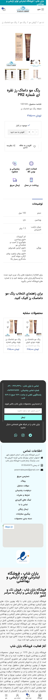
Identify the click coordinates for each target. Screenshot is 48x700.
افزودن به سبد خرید (17, 132)
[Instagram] (23, 435)
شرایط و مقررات (23, 495)
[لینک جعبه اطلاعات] (31, 167)
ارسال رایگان (23, 509)
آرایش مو (33, 22)
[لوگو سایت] (23, 9)
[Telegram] (30, 435)
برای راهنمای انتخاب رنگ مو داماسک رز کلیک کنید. (24, 296)
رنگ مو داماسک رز (9, 22)
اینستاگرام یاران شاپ (32, 278)
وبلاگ (23, 481)
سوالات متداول (23, 485)
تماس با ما (23, 504)
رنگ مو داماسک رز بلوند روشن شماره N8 (13, 342)
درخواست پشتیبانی (23, 490)
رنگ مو (23, 22)
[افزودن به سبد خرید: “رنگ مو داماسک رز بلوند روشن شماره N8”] (8, 327)
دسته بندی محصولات (23, 518)
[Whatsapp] (15, 435)
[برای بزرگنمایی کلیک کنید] (36, 63)
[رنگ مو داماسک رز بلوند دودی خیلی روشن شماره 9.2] (33, 328)
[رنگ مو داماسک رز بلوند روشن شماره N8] (13, 328)
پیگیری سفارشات (23, 514)
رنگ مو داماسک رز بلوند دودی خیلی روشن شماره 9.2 (32, 342)
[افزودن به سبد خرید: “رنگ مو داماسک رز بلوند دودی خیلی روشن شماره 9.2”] (27, 327)
